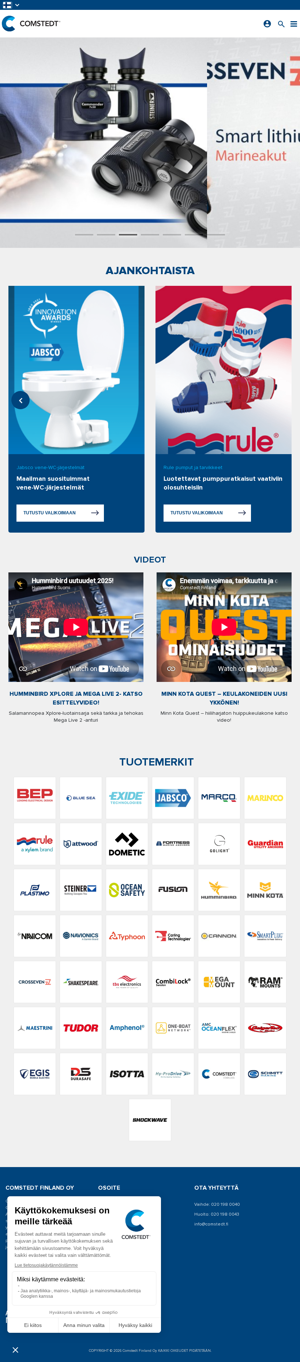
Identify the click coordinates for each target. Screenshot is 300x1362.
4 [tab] (150, 234)
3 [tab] (128, 234)
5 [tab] (172, 234)
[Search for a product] (281, 23)
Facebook (117, 1270)
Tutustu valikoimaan (49, 512)
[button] (11, 4)
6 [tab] (194, 234)
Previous (20, 400)
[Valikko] (293, 23)
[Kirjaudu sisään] (267, 23)
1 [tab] (84, 234)
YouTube (116, 1281)
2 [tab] (106, 234)
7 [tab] (216, 234)
